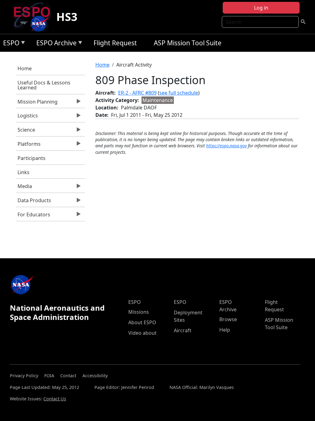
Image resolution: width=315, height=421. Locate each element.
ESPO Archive (55, 44)
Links (24, 172)
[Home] (34, 17)
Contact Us (54, 399)
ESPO (9, 44)
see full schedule (178, 92)
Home (25, 68)
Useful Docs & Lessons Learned (44, 85)
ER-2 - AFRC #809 (137, 92)
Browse (228, 319)
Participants (32, 158)
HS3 (67, 16)
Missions (138, 312)
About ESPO (142, 322)
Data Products (33, 202)
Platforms (28, 145)
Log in (261, 7)
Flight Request (115, 43)
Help (224, 329)
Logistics (27, 117)
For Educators (33, 216)
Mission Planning (37, 103)
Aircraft (182, 330)
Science (25, 131)
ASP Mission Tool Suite (187, 43)
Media (24, 188)
